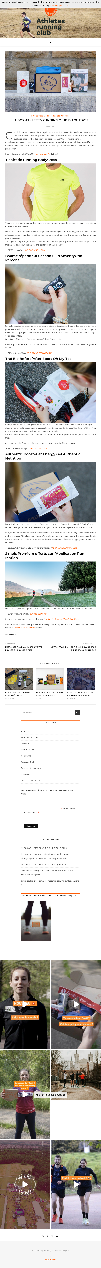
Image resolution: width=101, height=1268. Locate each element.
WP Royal (49, 1250)
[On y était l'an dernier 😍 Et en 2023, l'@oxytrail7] (25, 1184)
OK (67, 5)
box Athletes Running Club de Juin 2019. (61, 619)
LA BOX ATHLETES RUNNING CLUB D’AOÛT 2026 (44, 848)
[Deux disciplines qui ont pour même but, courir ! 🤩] (76, 1184)
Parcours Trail (27, 762)
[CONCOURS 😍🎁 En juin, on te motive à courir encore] (25, 1094)
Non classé (26, 755)
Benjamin (12, 634)
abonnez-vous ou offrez (25, 627)
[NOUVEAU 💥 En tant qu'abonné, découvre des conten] (25, 1004)
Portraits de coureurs (31, 768)
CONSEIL (25, 743)
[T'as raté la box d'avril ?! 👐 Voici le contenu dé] (76, 1004)
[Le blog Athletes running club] (50, 20)
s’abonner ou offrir (43, 154)
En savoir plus (56, 5)
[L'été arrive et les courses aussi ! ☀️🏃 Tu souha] (76, 1075)
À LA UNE (25, 731)
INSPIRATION (27, 749)
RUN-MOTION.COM (38, 613)
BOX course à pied (40, 116)
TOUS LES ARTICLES (60, 116)
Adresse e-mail (31, 812)
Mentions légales (62, 1250)
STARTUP (25, 774)
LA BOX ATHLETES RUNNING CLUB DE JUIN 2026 (44, 864)
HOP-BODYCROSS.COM (34, 250)
